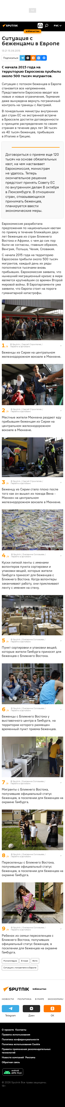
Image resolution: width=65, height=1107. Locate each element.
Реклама (30, 1057)
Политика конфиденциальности (20, 1039)
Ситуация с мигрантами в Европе (19, 967)
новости (8, 999)
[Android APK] (13, 1072)
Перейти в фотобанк (20, 346)
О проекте (8, 1029)
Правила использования (16, 1034)
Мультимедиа (10, 960)
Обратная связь (11, 1062)
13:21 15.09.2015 (11, 50)
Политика (24, 999)
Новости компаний (13, 1057)
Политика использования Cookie (21, 1044)
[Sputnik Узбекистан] (11, 27)
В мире (24, 960)
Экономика (56, 999)
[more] (60, 345)
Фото (35, 960)
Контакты (20, 1029)
